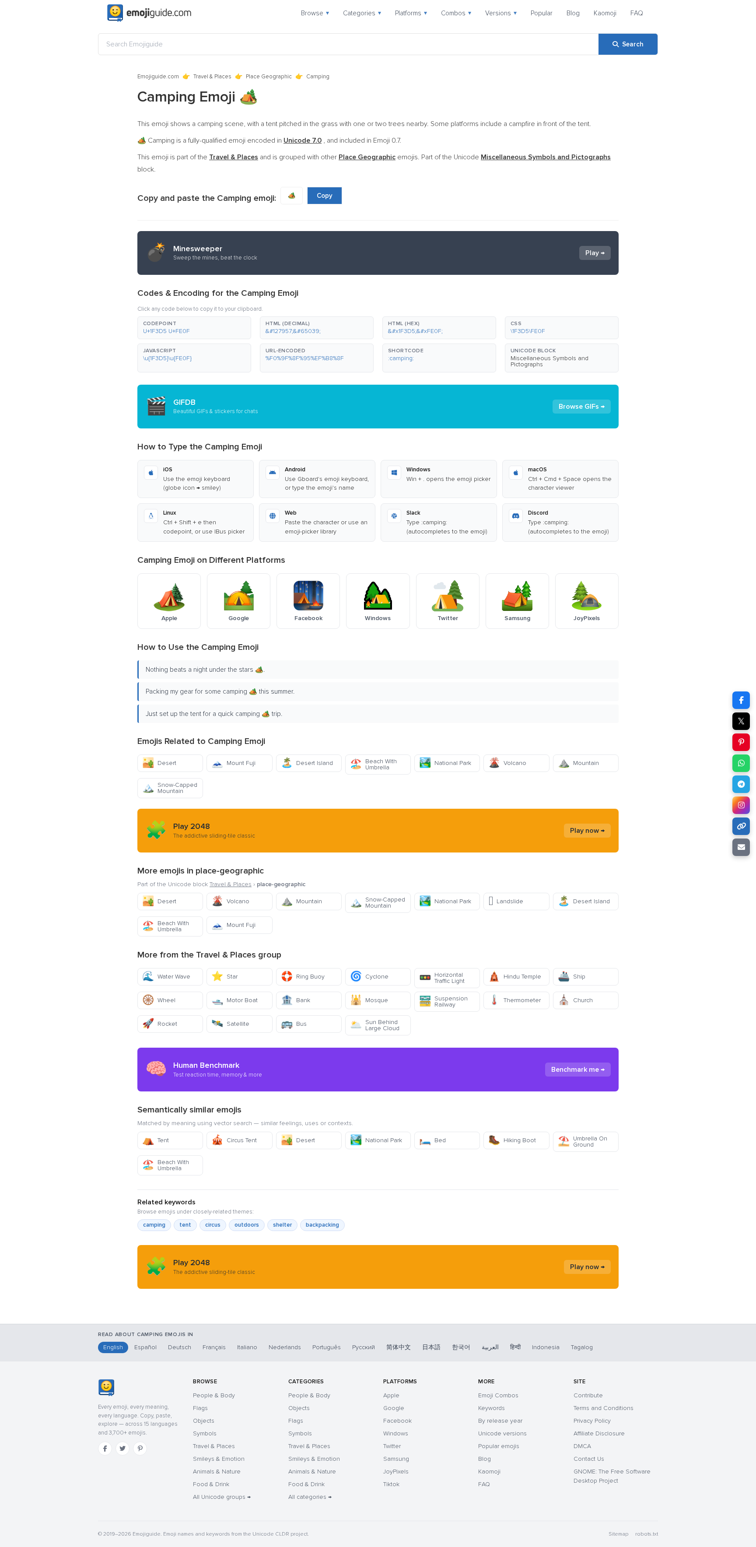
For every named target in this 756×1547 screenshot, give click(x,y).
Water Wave (166, 976)
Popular (542, 13)
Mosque (369, 1000)
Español (145, 1347)
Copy (324, 196)
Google (393, 1408)
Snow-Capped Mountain (169, 788)
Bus (294, 1024)
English (113, 1347)
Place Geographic (269, 76)
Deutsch (179, 1347)
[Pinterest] (140, 1449)
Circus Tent (234, 1140)
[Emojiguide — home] (149, 13)
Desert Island (307, 763)
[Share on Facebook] (741, 700)
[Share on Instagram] (741, 805)
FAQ (636, 13)
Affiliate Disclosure (599, 1433)
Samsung (396, 1459)
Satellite (230, 1024)
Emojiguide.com (158, 76)
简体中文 (398, 1347)
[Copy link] (741, 826)
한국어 (461, 1347)
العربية (490, 1347)
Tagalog (582, 1347)
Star (224, 976)
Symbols (205, 1433)
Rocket (159, 1024)
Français (214, 1347)
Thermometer (514, 1000)
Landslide (505, 901)
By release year (500, 1420)
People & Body (214, 1395)
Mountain (578, 763)
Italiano (247, 1347)
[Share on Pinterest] (741, 742)
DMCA (582, 1446)
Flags (200, 1408)
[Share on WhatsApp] (741, 763)
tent (185, 1224)
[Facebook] (105, 1449)
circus (212, 1224)
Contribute (588, 1395)
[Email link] (741, 847)
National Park (445, 763)
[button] (194, 327)
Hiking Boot (512, 1140)
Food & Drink (211, 1484)
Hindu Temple (514, 976)
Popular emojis (498, 1446)
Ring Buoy (303, 976)
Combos (456, 13)
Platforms (411, 13)
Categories (362, 13)
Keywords (491, 1408)
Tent (155, 1140)
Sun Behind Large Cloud (374, 1025)
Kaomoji (605, 13)
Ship (571, 976)
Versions (501, 13)
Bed (432, 1140)
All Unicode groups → (222, 1497)
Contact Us (589, 1459)
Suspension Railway (443, 1001)
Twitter (392, 1446)
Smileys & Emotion (219, 1459)
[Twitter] (123, 1449)
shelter (282, 1224)
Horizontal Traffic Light (442, 978)
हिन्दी (515, 1347)
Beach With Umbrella (373, 764)
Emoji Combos (498, 1395)
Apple (391, 1395)
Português (326, 1347)
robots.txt (646, 1534)
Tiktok (391, 1484)
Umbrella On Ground (582, 1141)
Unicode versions (502, 1433)
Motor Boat (234, 1000)
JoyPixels (396, 1471)
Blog (573, 13)
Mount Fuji (233, 763)
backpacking (322, 1224)
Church (575, 1000)
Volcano (507, 763)
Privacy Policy (592, 1420)
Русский (363, 1347)
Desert (159, 763)
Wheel (158, 1000)
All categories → (310, 1497)
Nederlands (285, 1347)
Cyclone (369, 976)
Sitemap (618, 1534)
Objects (203, 1420)
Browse (315, 13)
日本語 (431, 1347)
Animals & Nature (217, 1471)
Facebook (397, 1420)
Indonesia (546, 1347)
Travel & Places (212, 76)
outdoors (246, 1224)
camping (154, 1224)
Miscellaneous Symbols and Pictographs (549, 361)
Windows (395, 1433)
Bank (295, 1000)
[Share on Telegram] (741, 784)
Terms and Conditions (604, 1408)
